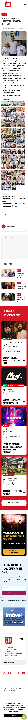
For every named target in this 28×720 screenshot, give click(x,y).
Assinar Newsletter (13, 593)
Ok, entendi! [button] (14, 715)
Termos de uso (14, 602)
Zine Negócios (8, 662)
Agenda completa (14, 502)
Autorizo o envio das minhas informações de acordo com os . (13, 601)
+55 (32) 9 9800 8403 (17, 692)
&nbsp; (3, 102)
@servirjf (14, 206)
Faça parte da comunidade (13, 551)
